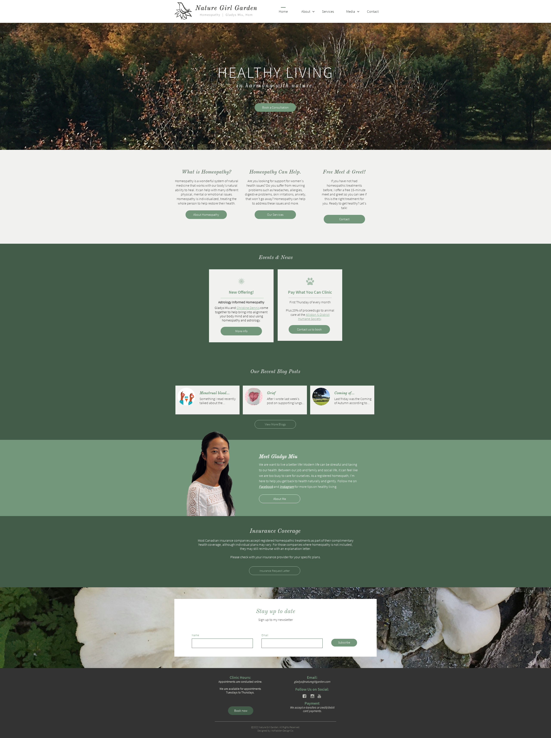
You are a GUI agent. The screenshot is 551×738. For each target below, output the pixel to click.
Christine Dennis (248, 307)
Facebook (266, 486)
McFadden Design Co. (282, 730)
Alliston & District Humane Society (314, 316)
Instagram (287, 486)
